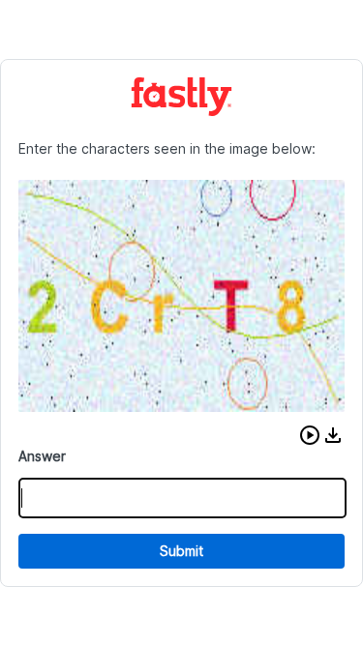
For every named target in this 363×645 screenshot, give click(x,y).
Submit (181, 550)
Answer (42, 456)
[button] (309, 435)
